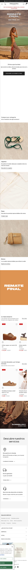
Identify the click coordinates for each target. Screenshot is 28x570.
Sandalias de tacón (5, 518)
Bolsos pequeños (18, 520)
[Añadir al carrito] (3, 342)
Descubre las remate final (14, 73)
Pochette (3, 523)
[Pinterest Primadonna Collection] (18, 567)
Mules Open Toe (5, 520)
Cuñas (11, 520)
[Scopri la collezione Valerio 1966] (14, 550)
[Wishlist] (23, 4)
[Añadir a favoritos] (17, 324)
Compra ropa (4, 216)
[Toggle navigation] (2, 4)
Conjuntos (8, 523)
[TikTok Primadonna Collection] (15, 567)
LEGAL (3, 535)
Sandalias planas (15, 518)
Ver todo (24, 318)
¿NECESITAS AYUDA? (7, 528)
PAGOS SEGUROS (5, 539)
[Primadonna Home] (14, 4)
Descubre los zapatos (6, 168)
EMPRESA (3, 531)
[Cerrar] (12, 546)
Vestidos (14, 523)
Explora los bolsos (5, 263)
